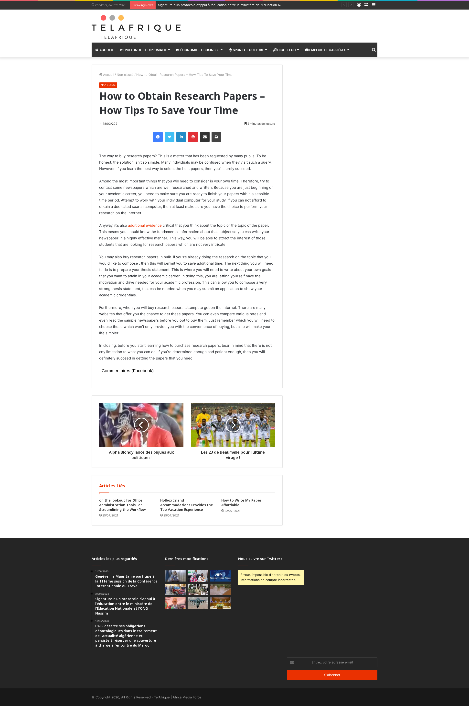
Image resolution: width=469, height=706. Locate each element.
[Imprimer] (216, 137)
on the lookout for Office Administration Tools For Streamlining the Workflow (122, 505)
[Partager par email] (205, 137)
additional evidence (145, 225)
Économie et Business (199, 50)
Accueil (106, 50)
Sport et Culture (248, 50)
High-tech (286, 50)
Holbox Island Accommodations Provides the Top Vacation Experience (186, 505)
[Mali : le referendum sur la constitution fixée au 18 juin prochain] (198, 589)
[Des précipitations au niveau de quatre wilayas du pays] (220, 589)
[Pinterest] (193, 137)
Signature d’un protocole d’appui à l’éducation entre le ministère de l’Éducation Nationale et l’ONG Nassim (238, 5)
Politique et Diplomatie (145, 50)
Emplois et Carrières (327, 50)
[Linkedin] (181, 137)
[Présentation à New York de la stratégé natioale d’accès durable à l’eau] (175, 603)
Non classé (125, 75)
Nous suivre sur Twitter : (260, 558)
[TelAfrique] (137, 26)
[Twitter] (169, 137)
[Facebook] (158, 137)
